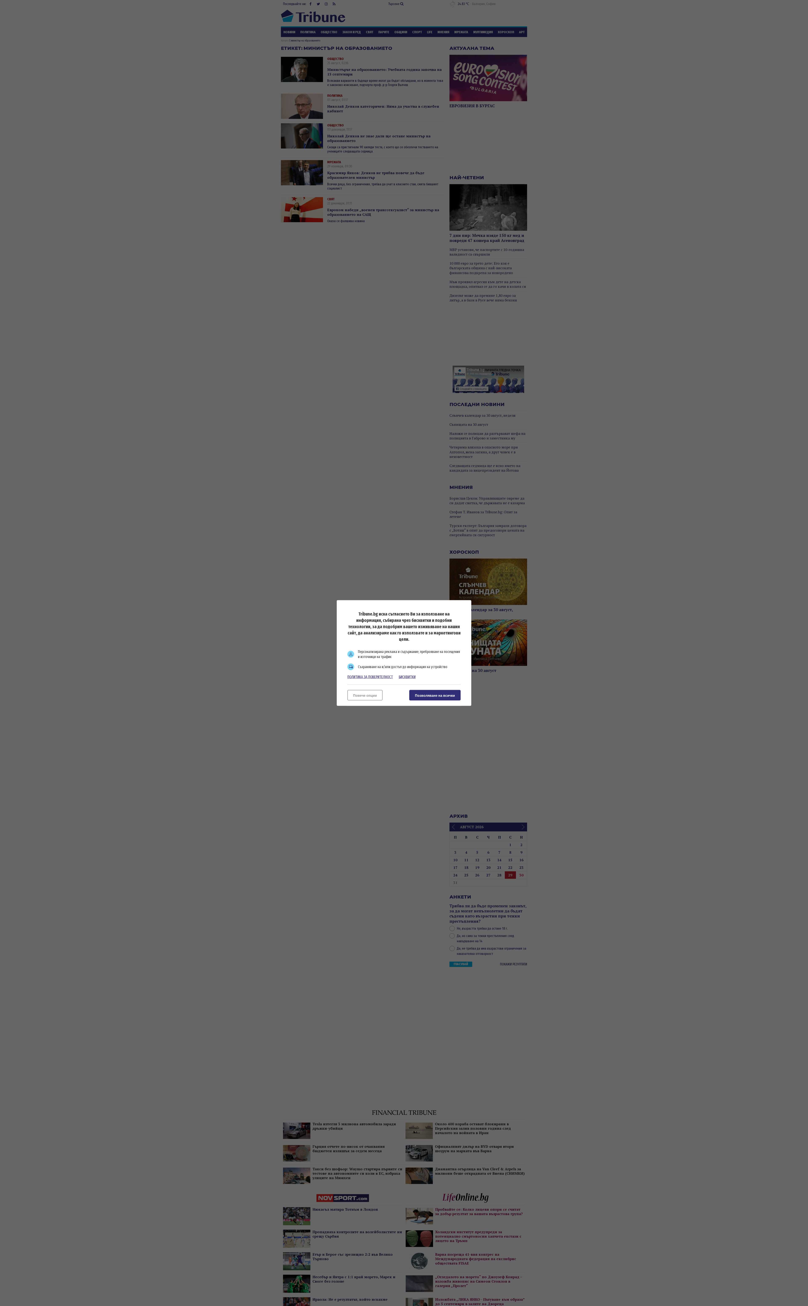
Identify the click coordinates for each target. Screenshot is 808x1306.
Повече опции (365, 695)
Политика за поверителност (370, 677)
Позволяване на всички (435, 695)
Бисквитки (407, 677)
